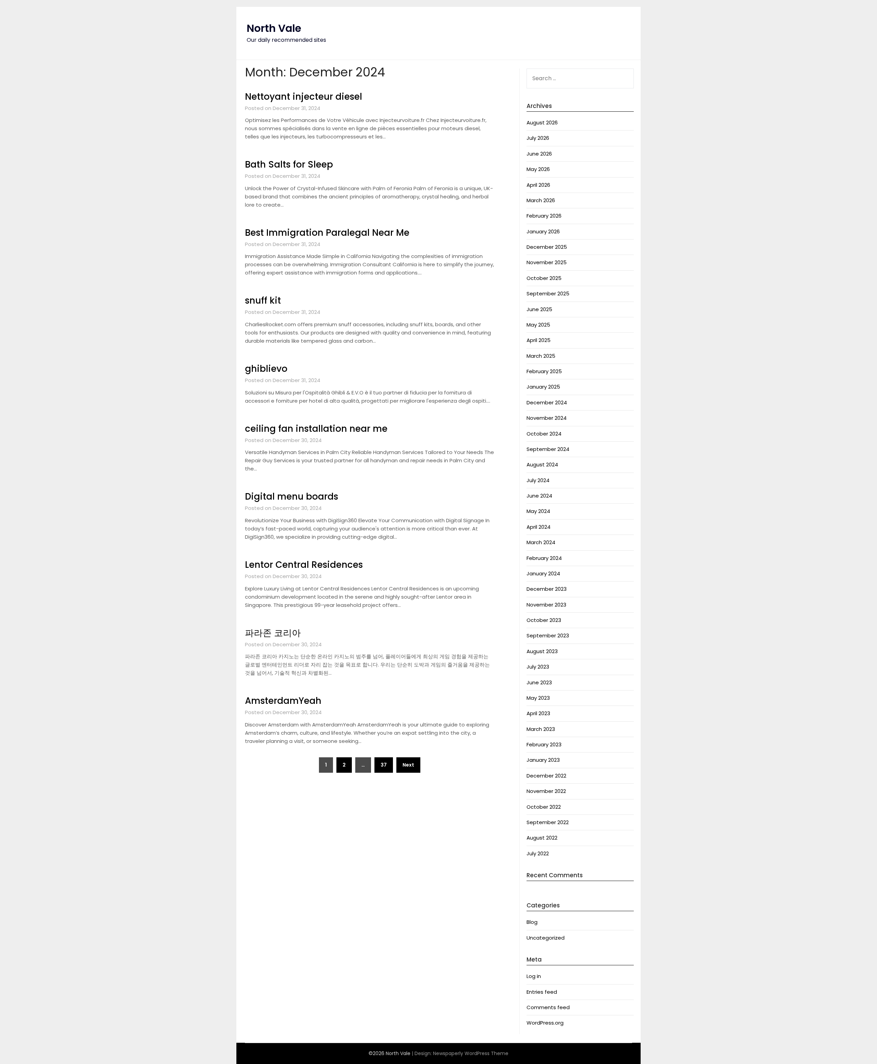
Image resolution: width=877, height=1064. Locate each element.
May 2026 (538, 169)
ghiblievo (266, 369)
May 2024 (538, 511)
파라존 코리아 (273, 633)
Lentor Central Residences (304, 565)
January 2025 (543, 386)
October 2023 (544, 620)
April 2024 (539, 526)
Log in (534, 976)
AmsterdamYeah (283, 701)
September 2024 (548, 449)
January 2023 (543, 759)
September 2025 (548, 293)
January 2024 (543, 573)
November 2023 (546, 604)
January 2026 (543, 231)
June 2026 (539, 153)
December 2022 (546, 775)
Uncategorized (546, 937)
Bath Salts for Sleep (289, 164)
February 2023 (544, 744)
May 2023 (538, 697)
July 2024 (538, 480)
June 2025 (539, 309)
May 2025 (538, 324)
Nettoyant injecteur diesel (303, 96)
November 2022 (546, 791)
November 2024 (547, 417)
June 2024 (539, 495)
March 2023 (541, 729)
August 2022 (542, 837)
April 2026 (538, 184)
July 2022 (538, 853)
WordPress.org (545, 1022)
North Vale (274, 28)
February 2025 (544, 371)
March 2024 (541, 542)
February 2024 (544, 558)
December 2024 (547, 402)
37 (384, 764)
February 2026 (544, 215)
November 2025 (547, 262)
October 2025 (544, 278)
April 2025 (539, 340)
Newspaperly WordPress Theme (470, 1053)
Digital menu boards (291, 496)
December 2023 (547, 588)
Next (408, 764)
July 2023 (538, 666)
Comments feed (548, 1007)
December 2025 (547, 246)
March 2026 (541, 200)
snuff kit (263, 300)
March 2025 (541, 355)
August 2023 (542, 651)
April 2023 (538, 713)
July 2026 (538, 138)
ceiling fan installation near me (316, 429)
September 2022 (548, 822)
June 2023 (539, 682)
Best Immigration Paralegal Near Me (327, 233)
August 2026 (542, 122)
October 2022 (544, 806)
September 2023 (548, 635)
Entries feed (542, 991)
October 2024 (544, 433)
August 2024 (542, 464)
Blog (532, 922)
